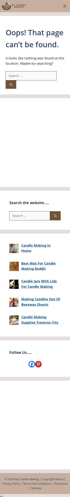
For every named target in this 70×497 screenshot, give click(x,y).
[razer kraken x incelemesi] (35, 495)
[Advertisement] (35, 142)
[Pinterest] (38, 364)
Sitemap (36, 488)
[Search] (11, 84)
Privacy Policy (11, 483)
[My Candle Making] (14, 6)
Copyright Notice (52, 479)
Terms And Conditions (37, 483)
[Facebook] (32, 364)
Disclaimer (61, 483)
